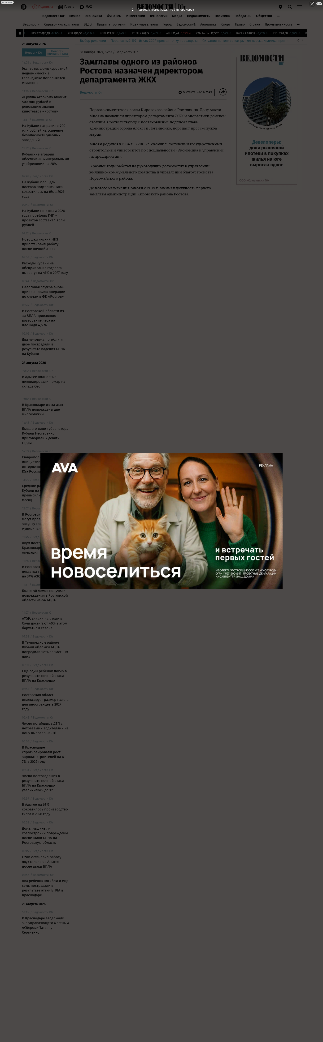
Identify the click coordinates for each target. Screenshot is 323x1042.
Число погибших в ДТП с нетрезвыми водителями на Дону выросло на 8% (45, 728)
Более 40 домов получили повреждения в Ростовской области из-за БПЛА (45, 595)
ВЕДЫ (88, 24)
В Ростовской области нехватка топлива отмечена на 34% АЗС (45, 571)
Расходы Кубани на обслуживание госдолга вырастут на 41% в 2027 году (45, 268)
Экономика (93, 16)
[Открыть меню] (299, 6)
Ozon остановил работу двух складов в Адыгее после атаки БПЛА (41, 862)
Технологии (158, 16)
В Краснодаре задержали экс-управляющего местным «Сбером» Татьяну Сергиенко (45, 925)
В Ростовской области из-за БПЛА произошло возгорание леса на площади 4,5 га (43, 318)
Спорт (225, 24)
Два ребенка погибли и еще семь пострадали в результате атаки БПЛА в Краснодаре (45, 888)
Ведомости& (186, 24)
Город (167, 24)
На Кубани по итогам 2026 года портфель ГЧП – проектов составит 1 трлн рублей (43, 218)
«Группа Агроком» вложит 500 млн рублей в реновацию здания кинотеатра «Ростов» (44, 104)
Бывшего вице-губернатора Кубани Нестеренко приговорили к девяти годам (45, 435)
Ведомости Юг (53, 16)
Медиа (177, 16)
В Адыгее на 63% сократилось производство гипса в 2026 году (45, 809)
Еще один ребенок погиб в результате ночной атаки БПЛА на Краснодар (44, 676)
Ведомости (31, 24)
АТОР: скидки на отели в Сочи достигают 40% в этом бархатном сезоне (44, 623)
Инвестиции (135, 16)
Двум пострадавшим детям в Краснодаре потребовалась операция (45, 548)
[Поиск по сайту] (290, 6)
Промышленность (278, 24)
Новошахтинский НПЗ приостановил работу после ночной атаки (40, 244)
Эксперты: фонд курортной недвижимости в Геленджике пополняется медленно (45, 75)
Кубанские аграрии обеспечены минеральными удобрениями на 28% (45, 159)
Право (240, 24)
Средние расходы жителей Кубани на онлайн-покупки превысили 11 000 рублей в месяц (45, 493)
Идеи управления (144, 24)
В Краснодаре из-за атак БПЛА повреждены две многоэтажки (42, 409)
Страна (254, 24)
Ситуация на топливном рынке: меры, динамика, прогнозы (247, 41)
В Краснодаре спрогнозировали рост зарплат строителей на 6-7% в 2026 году (43, 754)
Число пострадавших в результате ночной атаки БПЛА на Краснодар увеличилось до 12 (43, 783)
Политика (222, 16)
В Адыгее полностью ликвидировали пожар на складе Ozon (43, 381)
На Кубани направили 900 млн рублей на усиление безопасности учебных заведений (43, 133)
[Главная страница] (155, 7)
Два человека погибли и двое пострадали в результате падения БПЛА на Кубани (43, 346)
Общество (264, 16)
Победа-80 (243, 16)
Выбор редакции (93, 41)
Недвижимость (198, 16)
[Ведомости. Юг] (180, 7)
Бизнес (74, 16)
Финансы (114, 16)
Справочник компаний (61, 24)
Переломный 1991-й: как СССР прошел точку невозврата (154, 41)
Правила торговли (111, 24)
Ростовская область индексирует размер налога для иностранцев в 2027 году (45, 702)
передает (182, 128)
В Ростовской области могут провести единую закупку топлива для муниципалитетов (41, 521)
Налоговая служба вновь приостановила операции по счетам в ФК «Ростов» (43, 292)
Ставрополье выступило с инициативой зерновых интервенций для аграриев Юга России (44, 464)
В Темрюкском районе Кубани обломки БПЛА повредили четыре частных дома (45, 649)
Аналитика (208, 24)
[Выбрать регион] (280, 6)
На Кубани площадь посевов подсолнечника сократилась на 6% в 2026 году (43, 189)
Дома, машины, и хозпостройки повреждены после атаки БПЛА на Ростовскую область (45, 835)
